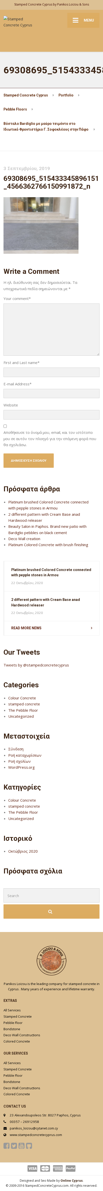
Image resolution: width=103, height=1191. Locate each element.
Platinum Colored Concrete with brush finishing (48, 544)
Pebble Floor (13, 1022)
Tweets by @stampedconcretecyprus (36, 664)
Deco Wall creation (24, 538)
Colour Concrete (22, 697)
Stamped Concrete (18, 1016)
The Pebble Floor (23, 710)
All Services (12, 1010)
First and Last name (22, 362)
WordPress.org (21, 767)
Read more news (26, 628)
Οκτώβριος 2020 (23, 851)
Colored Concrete (17, 1041)
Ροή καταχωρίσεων (25, 755)
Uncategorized (21, 716)
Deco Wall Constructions (22, 1035)
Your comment (17, 298)
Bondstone (12, 1029)
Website (11, 404)
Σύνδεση (16, 748)
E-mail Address (18, 383)
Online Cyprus (71, 1180)
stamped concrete (24, 703)
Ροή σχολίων (19, 761)
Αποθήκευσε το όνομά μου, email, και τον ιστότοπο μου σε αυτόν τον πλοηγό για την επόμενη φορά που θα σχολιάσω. (50, 438)
